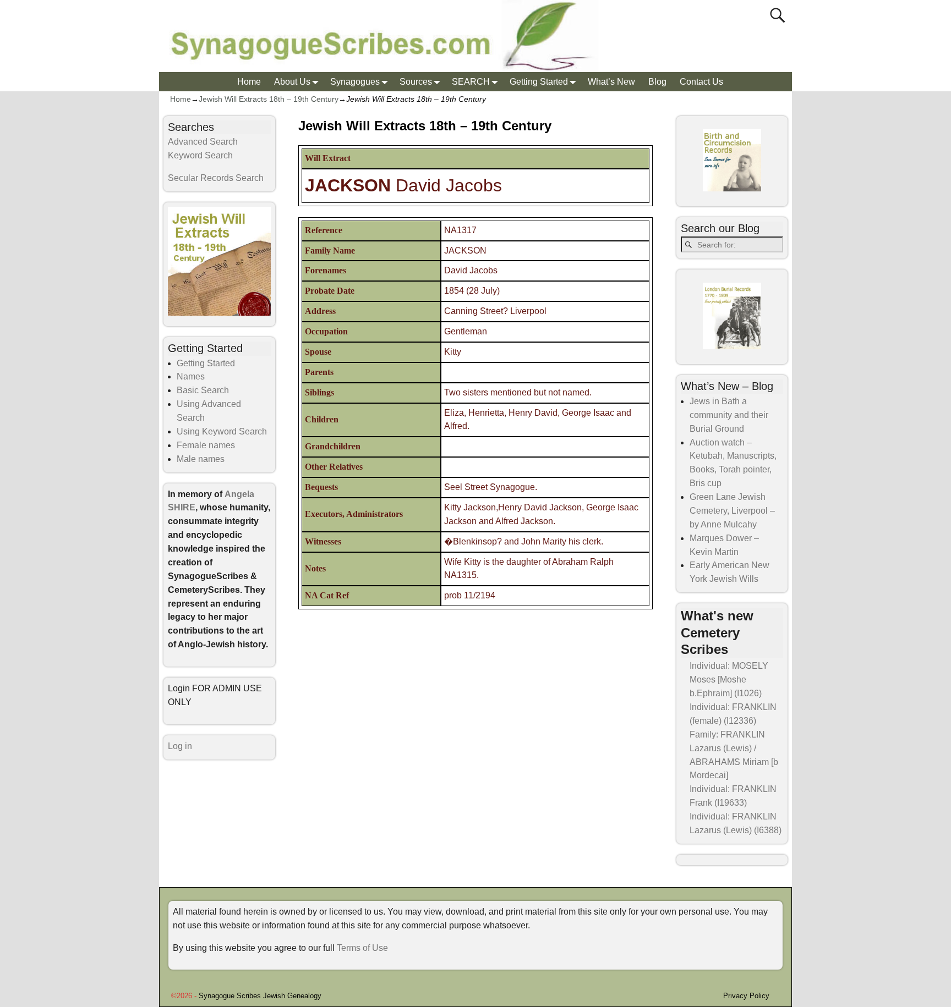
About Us (292, 81)
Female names (206, 445)
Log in (180, 746)
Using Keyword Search (222, 431)
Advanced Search (203, 141)
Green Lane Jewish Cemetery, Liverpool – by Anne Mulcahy (732, 510)
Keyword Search (200, 155)
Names (191, 376)
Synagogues (355, 81)
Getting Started (539, 81)
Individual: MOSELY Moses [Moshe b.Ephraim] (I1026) (729, 679)
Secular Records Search (216, 178)
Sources (416, 81)
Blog (657, 81)
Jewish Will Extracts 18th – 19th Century (268, 99)
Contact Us (701, 81)
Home (249, 81)
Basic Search (203, 390)
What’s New (611, 81)
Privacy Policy (746, 996)
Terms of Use (362, 948)
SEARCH (471, 81)
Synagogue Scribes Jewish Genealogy (260, 996)
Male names (201, 459)
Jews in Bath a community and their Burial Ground (729, 415)
